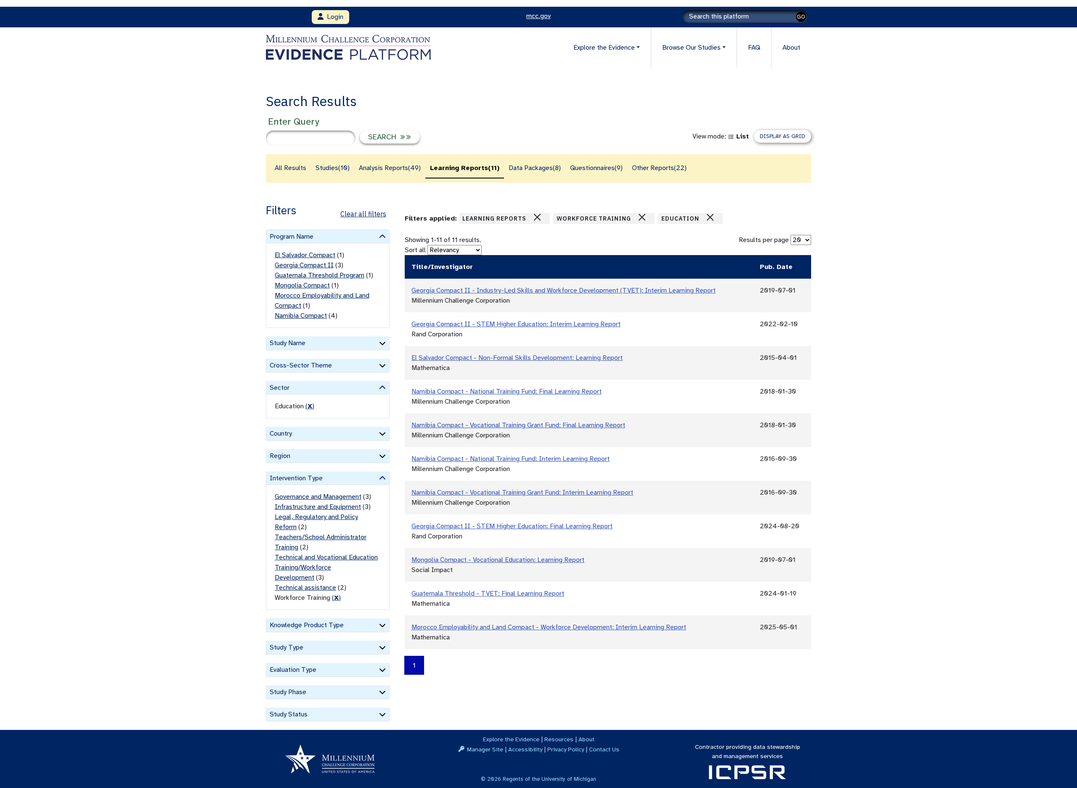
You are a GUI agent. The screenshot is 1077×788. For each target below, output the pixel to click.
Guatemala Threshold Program (319, 275)
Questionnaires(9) (596, 168)
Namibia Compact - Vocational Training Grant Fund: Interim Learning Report (522, 492)
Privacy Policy (565, 749)
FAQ (754, 47)
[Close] (537, 217)
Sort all (415, 250)
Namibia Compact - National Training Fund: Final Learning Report (506, 391)
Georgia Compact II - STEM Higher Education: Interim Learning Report (516, 324)
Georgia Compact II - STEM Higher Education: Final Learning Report (512, 526)
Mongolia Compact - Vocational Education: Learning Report (497, 560)
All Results (290, 168)
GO (801, 16)
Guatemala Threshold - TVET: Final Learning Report (487, 593)
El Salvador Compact (305, 255)
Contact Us (604, 749)
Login (333, 17)
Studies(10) (333, 168)
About (791, 47)
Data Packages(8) (535, 168)
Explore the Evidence (511, 739)
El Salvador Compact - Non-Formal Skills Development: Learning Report (517, 358)
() (309, 406)
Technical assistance (305, 587)
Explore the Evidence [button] (604, 47)
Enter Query (293, 121)
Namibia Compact (301, 315)
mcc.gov (538, 16)
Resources (558, 739)
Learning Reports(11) (464, 168)
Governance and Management (318, 496)
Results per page (764, 240)
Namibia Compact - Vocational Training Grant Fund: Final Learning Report (518, 425)
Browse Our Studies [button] (691, 47)
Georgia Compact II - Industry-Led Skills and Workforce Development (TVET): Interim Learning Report (563, 290)
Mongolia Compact (302, 285)
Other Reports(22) (659, 168)
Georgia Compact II (304, 265)
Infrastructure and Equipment (318, 507)
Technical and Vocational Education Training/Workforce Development (326, 567)
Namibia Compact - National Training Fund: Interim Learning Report (510, 459)
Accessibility (525, 749)
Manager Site (485, 749)
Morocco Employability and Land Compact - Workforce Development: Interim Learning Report (548, 627)
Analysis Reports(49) (390, 168)
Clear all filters (363, 214)
